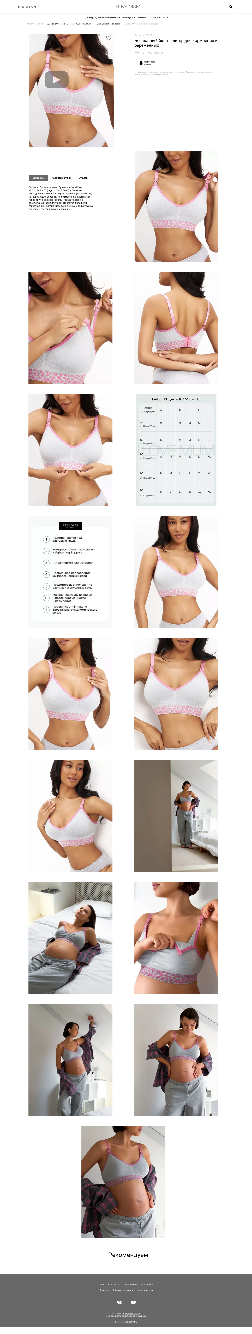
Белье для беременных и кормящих (142, 24)
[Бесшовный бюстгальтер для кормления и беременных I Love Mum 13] (70, 938)
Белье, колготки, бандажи (108, 24)
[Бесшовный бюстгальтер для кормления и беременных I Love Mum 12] (176, 816)
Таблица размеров (123, 1290)
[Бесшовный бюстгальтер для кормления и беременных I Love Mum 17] (123, 1182)
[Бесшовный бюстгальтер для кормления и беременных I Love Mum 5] (70, 450)
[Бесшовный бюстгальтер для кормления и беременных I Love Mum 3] (70, 328)
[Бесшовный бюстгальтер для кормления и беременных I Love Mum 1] (71, 92)
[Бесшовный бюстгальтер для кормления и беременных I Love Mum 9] (70, 694)
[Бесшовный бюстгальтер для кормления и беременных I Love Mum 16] (176, 1060)
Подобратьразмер (149, 63)
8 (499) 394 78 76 (26, 6)
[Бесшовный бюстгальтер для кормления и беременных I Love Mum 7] (70, 572)
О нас (102, 1284)
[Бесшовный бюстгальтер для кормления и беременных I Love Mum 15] (70, 1060)
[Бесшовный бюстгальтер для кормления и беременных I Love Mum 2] (176, 206)
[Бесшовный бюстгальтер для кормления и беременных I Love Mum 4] (176, 328)
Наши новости (145, 1290)
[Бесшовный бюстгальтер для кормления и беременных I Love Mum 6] (176, 450)
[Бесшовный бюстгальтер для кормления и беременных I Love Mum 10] (176, 694)
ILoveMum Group (132, 1313)
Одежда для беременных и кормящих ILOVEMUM (115, 17)
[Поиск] (229, 6)
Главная (29, 24)
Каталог (40, 24)
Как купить (160, 17)
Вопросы (104, 1290)
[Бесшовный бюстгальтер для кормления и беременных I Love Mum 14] (176, 938)
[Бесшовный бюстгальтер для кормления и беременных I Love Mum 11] (70, 816)
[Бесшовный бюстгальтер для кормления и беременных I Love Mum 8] (176, 572)
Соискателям (130, 1284)
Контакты (113, 1284)
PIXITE (134, 1322)
